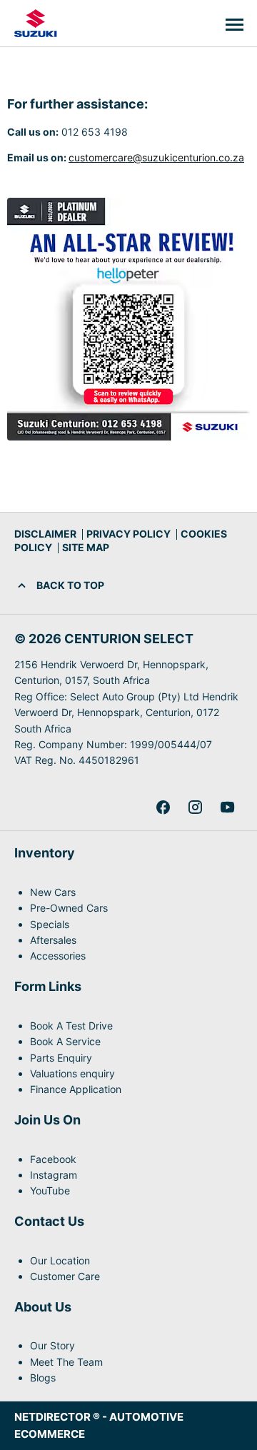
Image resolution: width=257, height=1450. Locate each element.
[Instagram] (195, 807)
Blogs (43, 1377)
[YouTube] (227, 807)
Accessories (58, 956)
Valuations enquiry (72, 1073)
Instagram (53, 1175)
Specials (49, 924)
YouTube (50, 1190)
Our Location (60, 1260)
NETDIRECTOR (53, 1417)
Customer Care (65, 1276)
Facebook (53, 1159)
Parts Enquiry (61, 1058)
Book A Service (65, 1041)
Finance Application (75, 1089)
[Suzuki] (35, 23)
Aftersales (53, 940)
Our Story (52, 1345)
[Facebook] (163, 807)
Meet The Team (66, 1362)
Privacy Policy (128, 534)
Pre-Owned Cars (69, 908)
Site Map (85, 547)
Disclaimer (45, 534)
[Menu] (234, 23)
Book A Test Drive (71, 1025)
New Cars (53, 892)
